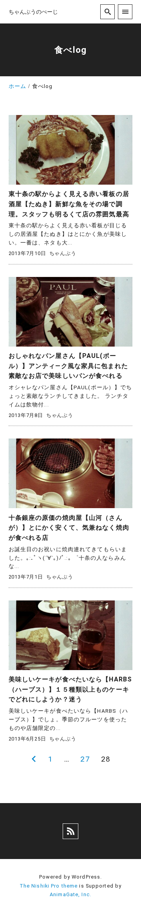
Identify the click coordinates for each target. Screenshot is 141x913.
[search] (107, 11)
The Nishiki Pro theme (49, 886)
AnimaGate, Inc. (70, 894)
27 (85, 759)
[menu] (125, 11)
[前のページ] (34, 759)
